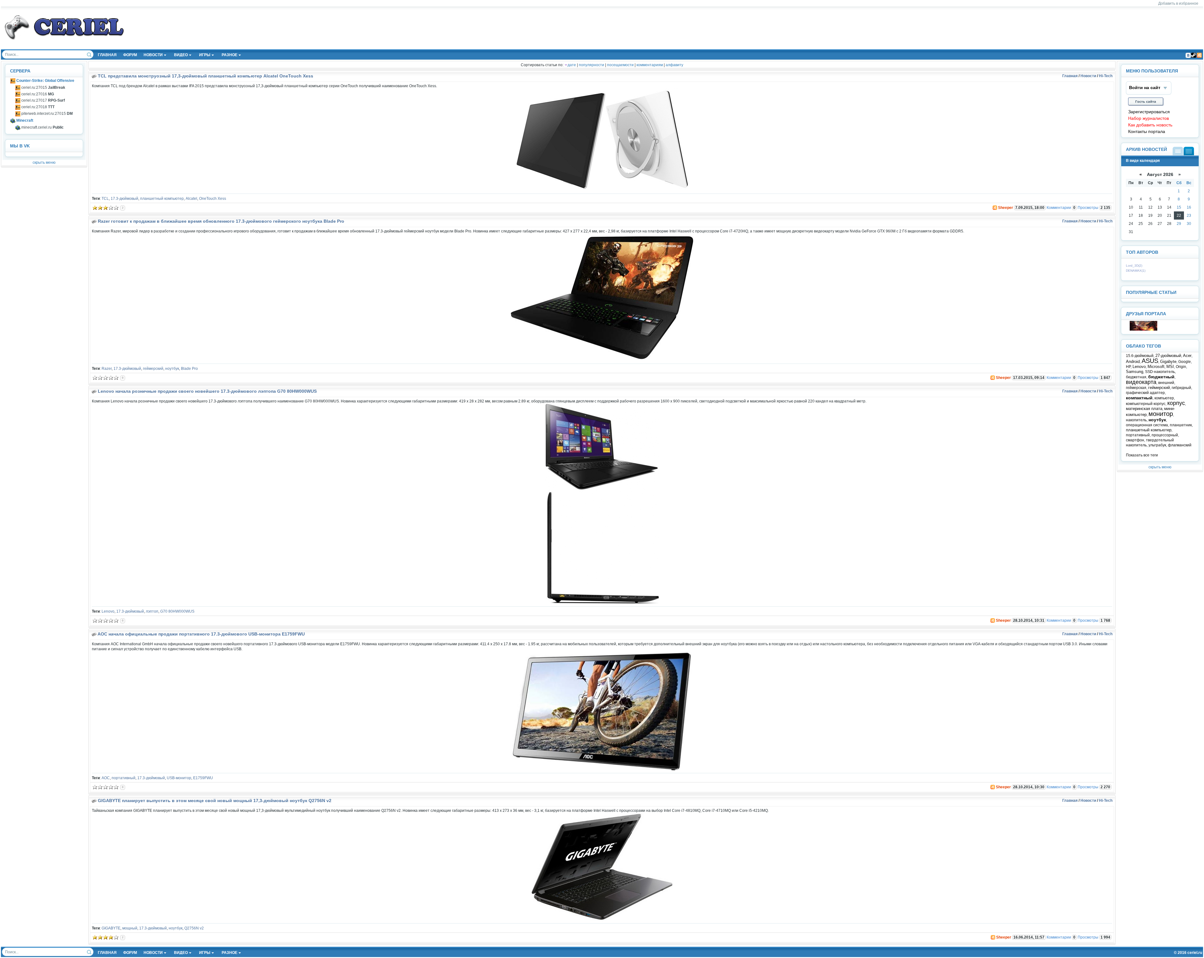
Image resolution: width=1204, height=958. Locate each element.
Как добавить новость (1150, 125)
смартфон (1135, 440)
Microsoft (1156, 366)
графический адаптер (1145, 393)
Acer (1187, 355)
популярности (591, 65)
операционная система (1147, 425)
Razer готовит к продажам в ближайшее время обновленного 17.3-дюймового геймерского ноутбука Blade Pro (221, 221)
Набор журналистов (1148, 118)
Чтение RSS (1199, 55)
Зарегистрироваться (1149, 111)
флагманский (1179, 445)
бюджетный (1161, 376)
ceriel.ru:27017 (42, 100)
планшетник (1181, 425)
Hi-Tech (1105, 76)
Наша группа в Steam (1193, 55)
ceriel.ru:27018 (37, 107)
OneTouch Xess (212, 198)
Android (1133, 361)
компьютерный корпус (1145, 404)
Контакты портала (1146, 131)
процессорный (1165, 435)
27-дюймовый (1168, 355)
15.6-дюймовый (1140, 356)
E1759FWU (203, 778)
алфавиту (674, 65)
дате (572, 65)
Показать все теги (1142, 455)
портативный (123, 778)
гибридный (1181, 388)
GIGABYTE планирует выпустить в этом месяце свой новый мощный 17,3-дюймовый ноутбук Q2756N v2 (214, 800)
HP (1128, 367)
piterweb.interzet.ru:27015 (46, 113)
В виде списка (1178, 151)
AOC (106, 778)
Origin (1181, 367)
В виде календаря (1189, 151)
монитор (1161, 413)
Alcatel (191, 198)
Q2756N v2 (194, 928)
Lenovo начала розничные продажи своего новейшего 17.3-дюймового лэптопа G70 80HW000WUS (207, 391)
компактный (1139, 397)
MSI (1170, 366)
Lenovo (108, 611)
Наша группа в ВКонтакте (1188, 55)
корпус (1176, 403)
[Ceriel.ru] (1143, 329)
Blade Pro (189, 368)
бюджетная (1136, 377)
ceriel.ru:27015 (42, 87)
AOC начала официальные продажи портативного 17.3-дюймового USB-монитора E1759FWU (201, 633)
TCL (105, 198)
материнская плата (1144, 408)
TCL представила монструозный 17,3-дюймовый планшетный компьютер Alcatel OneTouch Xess (205, 75)
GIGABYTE (111, 928)
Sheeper (1005, 207)
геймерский (153, 368)
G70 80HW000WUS (177, 611)
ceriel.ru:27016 (37, 94)
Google (1184, 361)
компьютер (1164, 398)
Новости (1088, 76)
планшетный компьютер (162, 198)
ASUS (1150, 360)
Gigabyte (1168, 361)
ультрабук (1157, 445)
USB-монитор (179, 778)
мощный (129, 928)
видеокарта (1141, 382)
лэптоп (152, 611)
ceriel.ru (1194, 952)
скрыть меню (44, 162)
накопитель (1136, 420)
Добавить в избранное (1178, 3)
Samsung (1134, 371)
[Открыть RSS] (994, 207)
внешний (1166, 383)
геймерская (1136, 388)
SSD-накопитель (1160, 372)
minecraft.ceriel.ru (42, 127)
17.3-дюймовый (124, 198)
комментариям (649, 65)
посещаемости (620, 65)
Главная (1070, 76)
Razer (107, 368)
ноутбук (172, 368)
